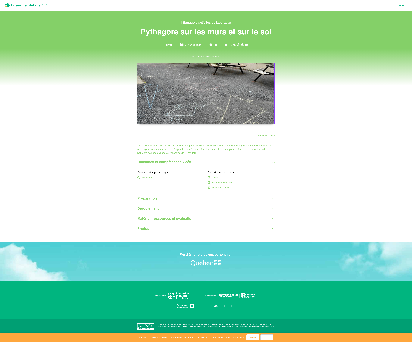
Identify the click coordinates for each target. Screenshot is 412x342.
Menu (402, 6)
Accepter (253, 337)
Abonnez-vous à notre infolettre (182, 306)
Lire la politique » (238, 337)
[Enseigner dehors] (28, 6)
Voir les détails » (207, 328)
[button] (206, 162)
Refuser (267, 337)
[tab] (206, 162)
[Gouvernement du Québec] (206, 263)
